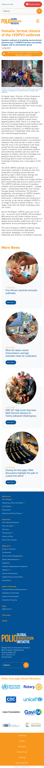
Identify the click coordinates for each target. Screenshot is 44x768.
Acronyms (22, 746)
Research (5, 570)
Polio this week (7, 526)
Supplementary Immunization (12, 577)
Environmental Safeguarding (12, 556)
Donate (4, 621)
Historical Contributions (10, 596)
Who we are (6, 496)
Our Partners (6, 506)
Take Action (6, 615)
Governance (6, 510)
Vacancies (22, 735)
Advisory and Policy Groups (11, 513)
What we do (6, 546)
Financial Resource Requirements (14, 589)
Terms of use (22, 752)
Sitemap (22, 757)
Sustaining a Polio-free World (12, 503)
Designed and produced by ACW (22, 766)
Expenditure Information (10, 593)
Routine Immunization (10, 573)
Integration (6, 563)
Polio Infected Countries (10, 522)
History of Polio (7, 536)
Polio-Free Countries (9, 540)
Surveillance (6, 580)
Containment (6, 552)
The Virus (5, 529)
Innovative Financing (9, 600)
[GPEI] (17, 638)
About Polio (6, 519)
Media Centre (7, 609)
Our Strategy (6, 499)
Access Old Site (22, 763)
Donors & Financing (9, 586)
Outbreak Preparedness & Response (15, 566)
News (4, 606)
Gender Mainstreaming (10, 559)
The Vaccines (6, 533)
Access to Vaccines (9, 549)
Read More (11, 302)
